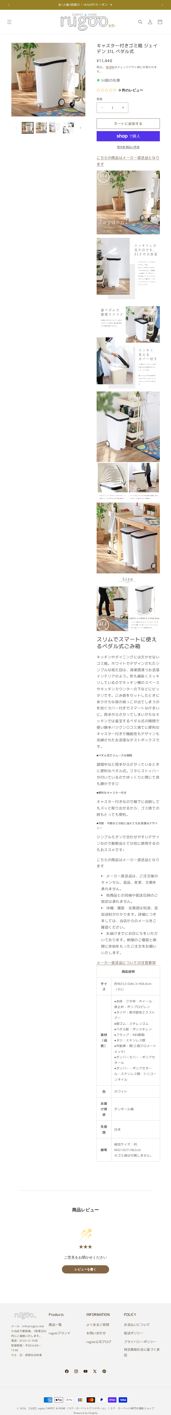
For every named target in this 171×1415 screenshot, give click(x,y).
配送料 (110, 67)
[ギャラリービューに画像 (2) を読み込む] (41, 128)
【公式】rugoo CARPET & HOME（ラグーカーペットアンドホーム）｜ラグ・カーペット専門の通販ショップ (90, 1408)
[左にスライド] (16, 128)
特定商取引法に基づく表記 (142, 1352)
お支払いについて (137, 1324)
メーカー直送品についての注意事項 (126, 962)
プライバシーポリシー (140, 1341)
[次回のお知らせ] (162, 5)
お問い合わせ (96, 1333)
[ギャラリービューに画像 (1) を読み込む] (27, 128)
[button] (9, 22)
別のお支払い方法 (128, 147)
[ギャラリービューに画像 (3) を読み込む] (55, 128)
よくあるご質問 (97, 1324)
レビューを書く (85, 1269)
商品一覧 (55, 1324)
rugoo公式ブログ (99, 1341)
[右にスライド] (81, 128)
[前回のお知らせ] (9, 5)
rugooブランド (60, 1333)
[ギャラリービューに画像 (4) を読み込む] (68, 128)
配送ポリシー (134, 1333)
